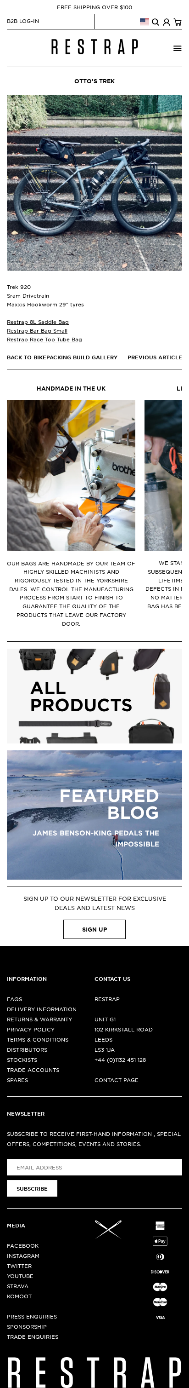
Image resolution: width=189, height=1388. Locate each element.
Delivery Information (42, 1009)
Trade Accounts (33, 1069)
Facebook (23, 1245)
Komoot (19, 1296)
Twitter (19, 1265)
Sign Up (94, 929)
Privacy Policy (31, 1029)
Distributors (27, 1049)
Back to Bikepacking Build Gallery (62, 357)
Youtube (20, 1276)
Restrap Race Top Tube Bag (44, 339)
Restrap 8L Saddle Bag (38, 321)
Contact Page (116, 1080)
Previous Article (155, 357)
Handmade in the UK (71, 388)
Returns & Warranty (39, 1019)
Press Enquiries (32, 1316)
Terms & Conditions (37, 1039)
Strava (17, 1286)
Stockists (22, 1059)
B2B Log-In (23, 20)
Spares (17, 1080)
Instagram (23, 1255)
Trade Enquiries (32, 1336)
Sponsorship (27, 1326)
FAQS (14, 999)
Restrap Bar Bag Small (37, 330)
